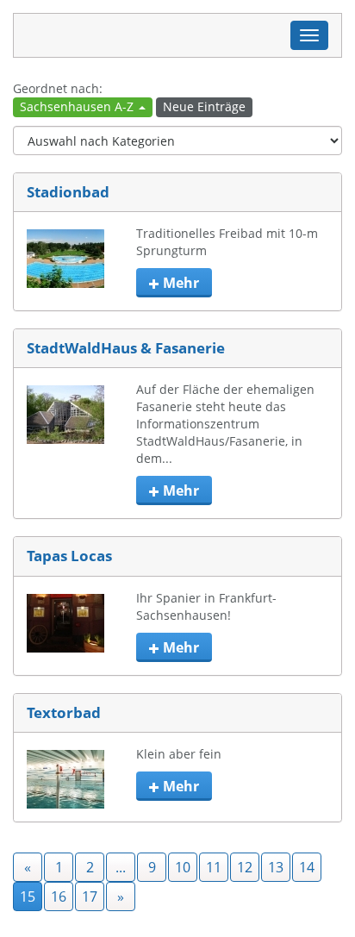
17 (89, 896)
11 (213, 867)
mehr (179, 282)
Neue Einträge (204, 106)
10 (182, 867)
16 (58, 896)
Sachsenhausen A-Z (78, 106)
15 (27, 896)
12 (244, 867)
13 (275, 867)
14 (307, 867)
